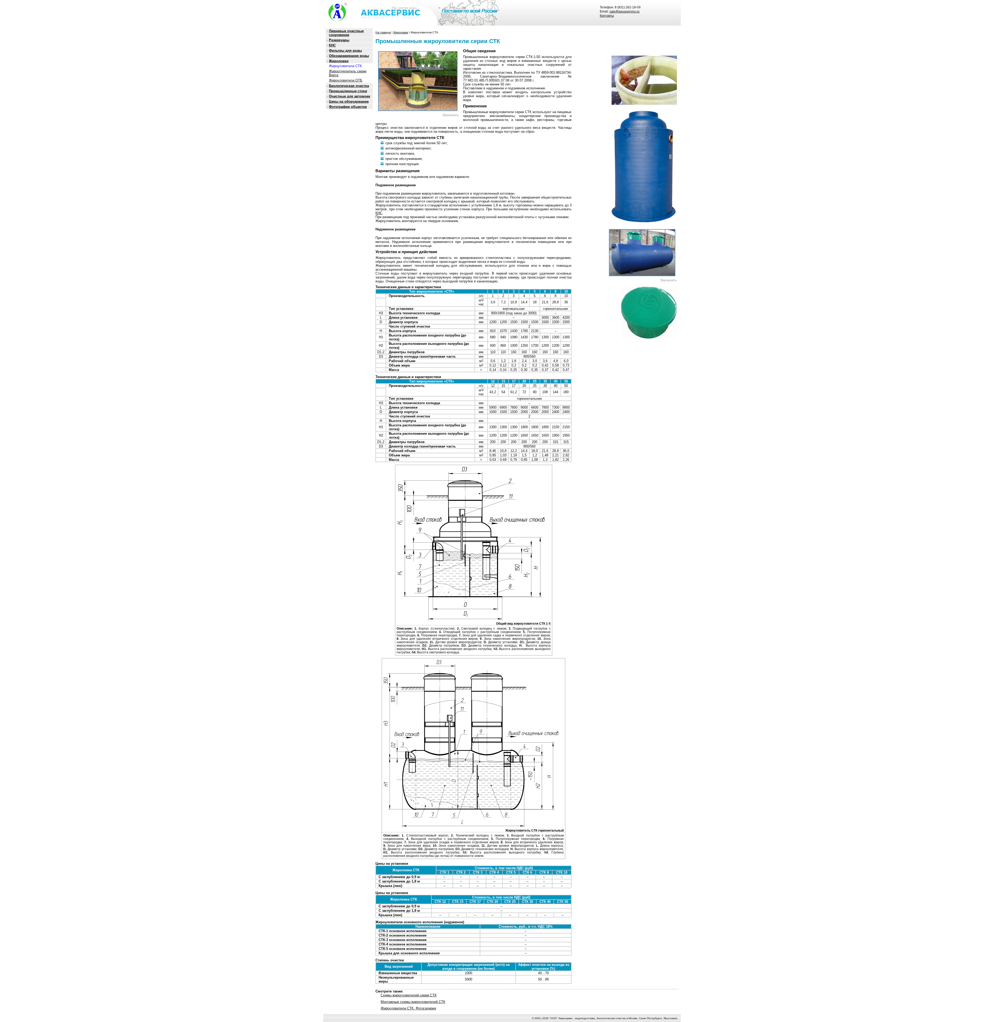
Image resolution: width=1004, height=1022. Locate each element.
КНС (332, 45)
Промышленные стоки (348, 91)
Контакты (607, 16)
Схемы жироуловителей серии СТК (409, 995)
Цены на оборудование (349, 101)
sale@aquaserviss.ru (624, 11)
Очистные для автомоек (349, 96)
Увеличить (450, 115)
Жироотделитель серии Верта (347, 73)
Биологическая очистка (349, 86)
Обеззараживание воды (349, 56)
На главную (383, 32)
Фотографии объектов (348, 107)
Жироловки (339, 61)
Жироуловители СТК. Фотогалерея (408, 1008)
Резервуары (339, 40)
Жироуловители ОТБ (345, 80)
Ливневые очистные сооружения (346, 33)
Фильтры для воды (345, 51)
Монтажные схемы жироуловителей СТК (413, 1002)
